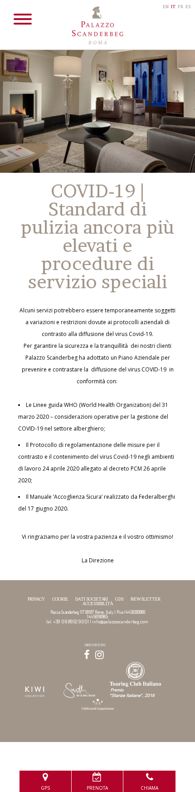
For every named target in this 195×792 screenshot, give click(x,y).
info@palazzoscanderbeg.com (120, 621)
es (187, 6)
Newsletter (146, 599)
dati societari (91, 599)
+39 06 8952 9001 (71, 621)
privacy (36, 599)
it (173, 6)
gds (119, 599)
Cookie (60, 599)
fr (180, 6)
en (166, 6)
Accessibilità (98, 603)
